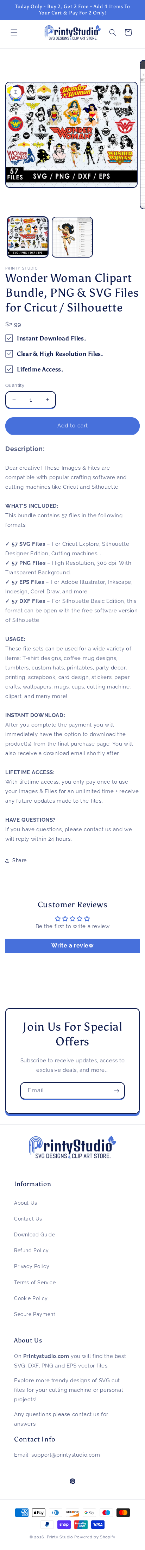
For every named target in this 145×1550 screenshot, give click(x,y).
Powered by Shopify (94, 1537)
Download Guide (34, 1234)
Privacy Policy (31, 1266)
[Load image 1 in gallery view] (27, 237)
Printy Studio (60, 1537)
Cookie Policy (31, 1298)
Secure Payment (34, 1314)
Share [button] (19, 860)
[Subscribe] (116, 1090)
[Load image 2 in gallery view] (72, 237)
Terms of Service (35, 1282)
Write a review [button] (72, 945)
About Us (25, 1203)
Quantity (14, 385)
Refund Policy (31, 1250)
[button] (14, 32)
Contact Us (28, 1219)
